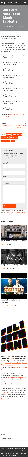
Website (5, 177)
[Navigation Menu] (25, 2)
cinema (3, 268)
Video (13, 141)
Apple (14, 363)
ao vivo (8, 134)
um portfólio (5, 392)
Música (18, 363)
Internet (3, 306)
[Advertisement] (14, 417)
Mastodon (4, 399)
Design (3, 244)
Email (5, 170)
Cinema (24, 363)
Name (5, 163)
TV (7, 306)
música (4, 27)
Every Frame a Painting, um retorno (14, 265)
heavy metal (5, 141)
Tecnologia (10, 365)
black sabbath (17, 134)
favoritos (5, 137)
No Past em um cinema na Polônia (13, 240)
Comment (6, 183)
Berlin (12, 359)
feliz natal (13, 137)
